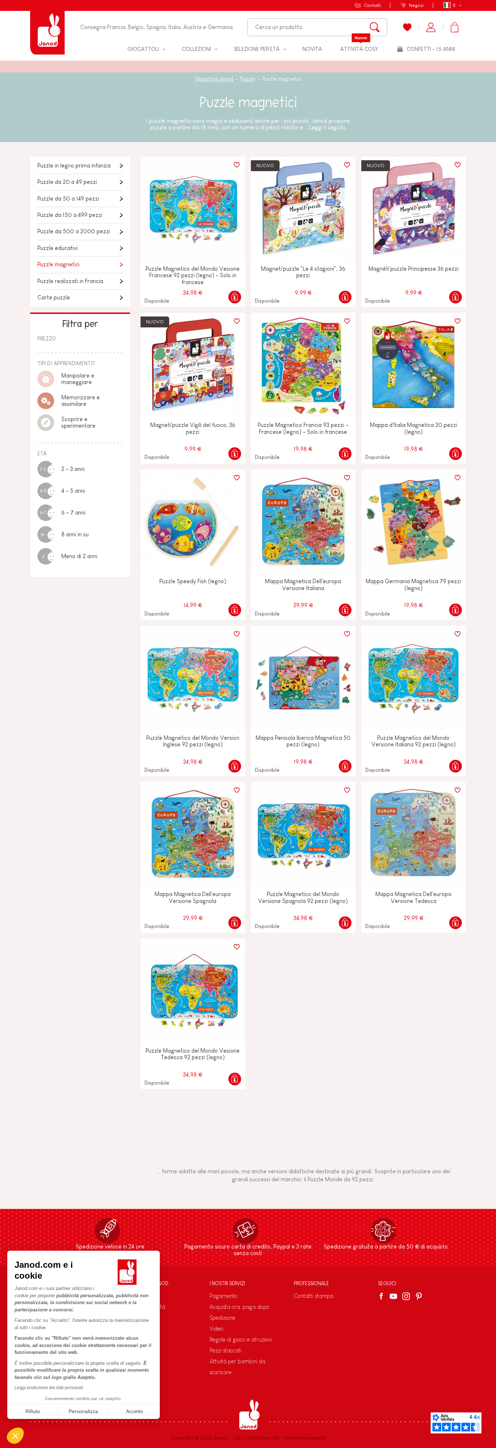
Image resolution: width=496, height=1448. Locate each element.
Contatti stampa (313, 1296)
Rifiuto (32, 1411)
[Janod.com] (47, 27)
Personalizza (83, 1411)
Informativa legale (305, 1438)
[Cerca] (374, 27)
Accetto (134, 1411)
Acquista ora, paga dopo (239, 1307)
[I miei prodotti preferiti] (407, 27)
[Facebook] (382, 1296)
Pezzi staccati (225, 1350)
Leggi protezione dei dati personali (49, 1387)
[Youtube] (393, 1296)
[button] (15, 1435)
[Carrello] (454, 27)
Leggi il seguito (327, 127)
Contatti (372, 5)
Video (216, 1329)
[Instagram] (406, 1296)
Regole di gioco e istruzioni (241, 1339)
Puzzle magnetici (58, 264)
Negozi (416, 5)
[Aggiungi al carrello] (234, 297)
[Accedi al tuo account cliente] (431, 27)
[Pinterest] (418, 1296)
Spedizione (222, 1318)
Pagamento (223, 1296)
